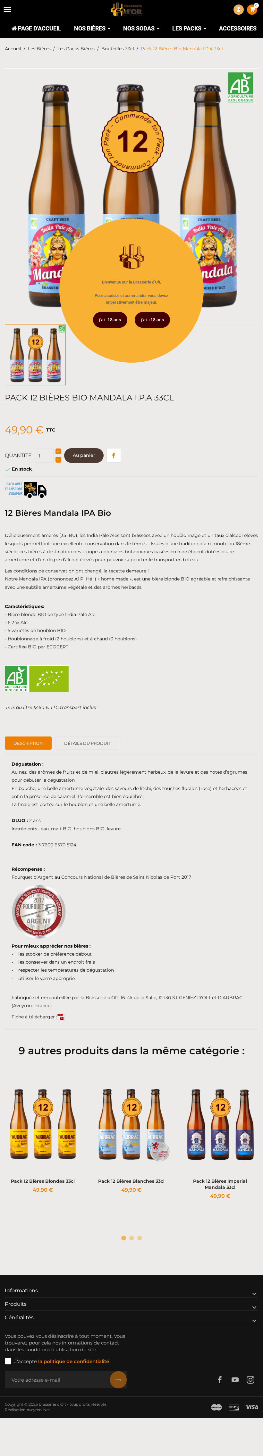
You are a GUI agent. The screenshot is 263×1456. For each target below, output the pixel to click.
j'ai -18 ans (110, 319)
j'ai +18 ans (152, 319)
